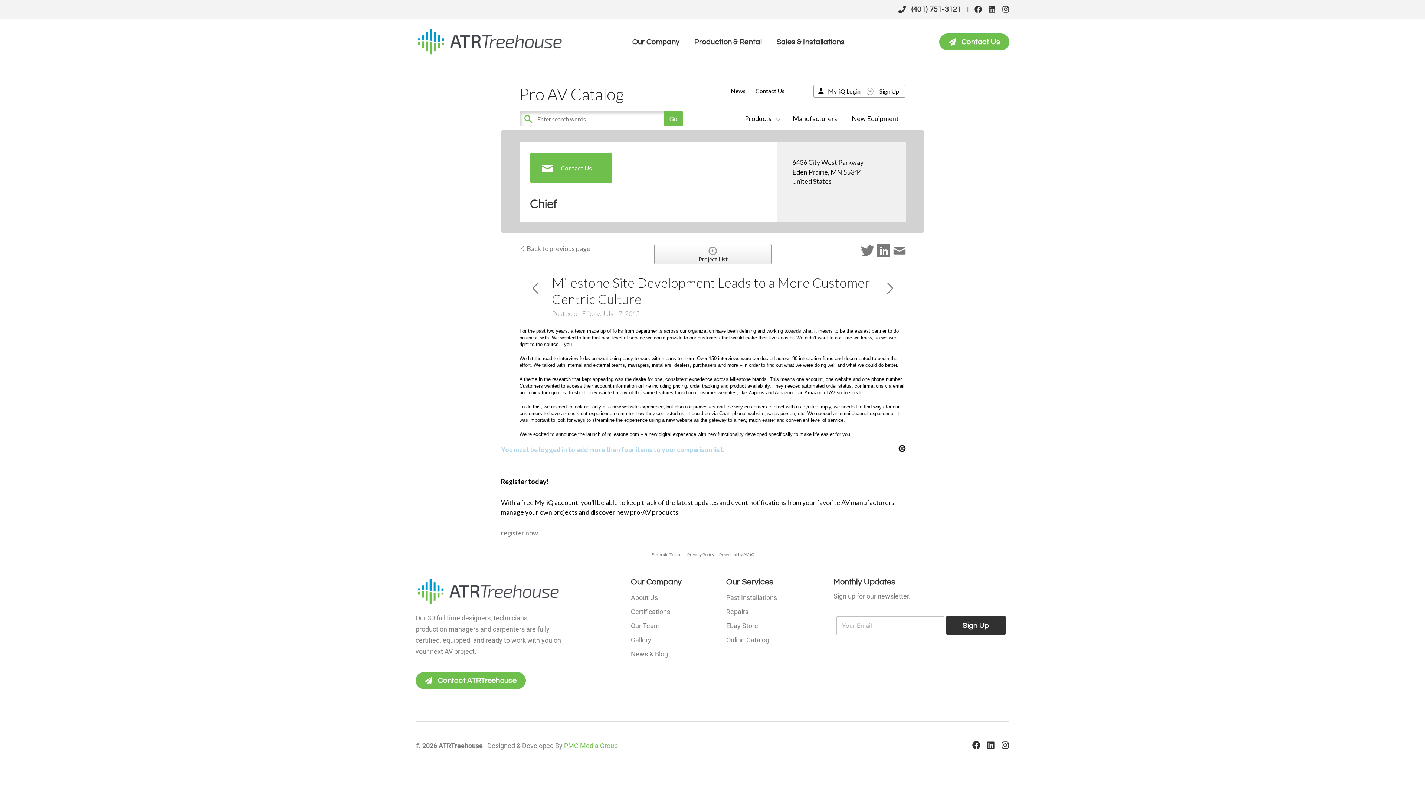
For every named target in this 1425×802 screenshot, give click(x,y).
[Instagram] (1005, 9)
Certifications (650, 612)
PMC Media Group (591, 746)
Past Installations (751, 598)
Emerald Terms (667, 554)
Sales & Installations (811, 42)
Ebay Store (742, 626)
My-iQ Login (844, 91)
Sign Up (889, 91)
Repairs (737, 612)
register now (519, 533)
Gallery (641, 640)
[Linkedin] (992, 9)
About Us (644, 598)
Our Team (645, 626)
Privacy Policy (700, 554)
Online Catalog (747, 640)
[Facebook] (978, 9)
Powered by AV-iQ (737, 554)
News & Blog (649, 654)
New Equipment (875, 118)
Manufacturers (815, 118)
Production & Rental (728, 42)
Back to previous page (557, 248)
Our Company (655, 42)
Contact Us (770, 90)
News (738, 90)
